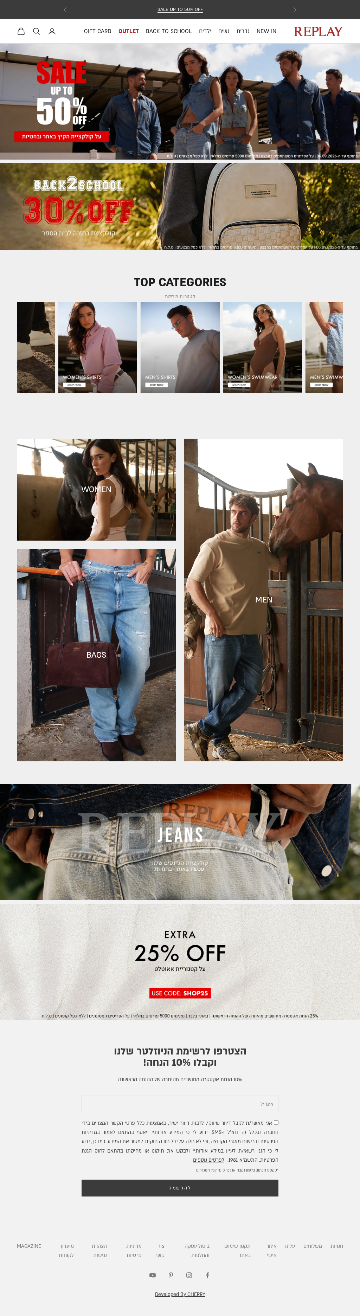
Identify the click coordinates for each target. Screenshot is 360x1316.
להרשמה (180, 1188)
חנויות (336, 1246)
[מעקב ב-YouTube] (152, 1275)
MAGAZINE (29, 1246)
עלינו (290, 1246)
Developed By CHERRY (180, 1294)
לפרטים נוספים (208, 1160)
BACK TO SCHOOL (169, 31)
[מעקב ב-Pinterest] (170, 1275)
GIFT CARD (97, 31)
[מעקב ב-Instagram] (189, 1275)
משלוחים (312, 1246)
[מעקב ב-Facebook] (207, 1275)
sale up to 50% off (180, 9)
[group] (180, 102)
